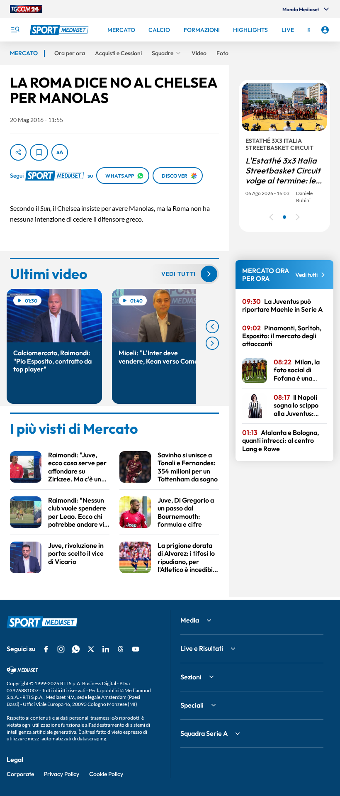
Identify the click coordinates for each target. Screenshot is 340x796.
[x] (91, 649)
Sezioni (191, 677)
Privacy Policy (61, 774)
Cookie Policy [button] (106, 774)
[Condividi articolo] (18, 152)
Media (189, 620)
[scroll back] (212, 326)
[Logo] (60, 30)
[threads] (121, 649)
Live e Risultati (201, 648)
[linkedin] (106, 649)
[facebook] (46, 649)
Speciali (192, 705)
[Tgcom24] (26, 9)
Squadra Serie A (204, 733)
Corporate (20, 774)
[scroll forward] (212, 343)
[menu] (15, 30)
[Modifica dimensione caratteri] (59, 152)
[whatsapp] (76, 649)
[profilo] (325, 30)
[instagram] (61, 649)
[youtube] (135, 649)
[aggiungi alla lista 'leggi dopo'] (39, 152)
